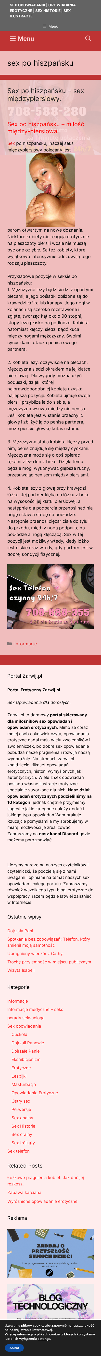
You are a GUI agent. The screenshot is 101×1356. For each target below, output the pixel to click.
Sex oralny (22, 1134)
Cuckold (19, 1034)
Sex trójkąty (23, 1142)
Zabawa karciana (24, 1192)
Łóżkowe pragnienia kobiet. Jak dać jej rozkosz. (45, 1180)
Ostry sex (21, 1101)
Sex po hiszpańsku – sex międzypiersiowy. (45, 95)
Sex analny (22, 1117)
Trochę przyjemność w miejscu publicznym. (49, 961)
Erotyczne (21, 1067)
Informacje (25, 643)
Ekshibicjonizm (26, 1059)
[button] (88, 38)
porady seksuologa (26, 1017)
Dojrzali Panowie (28, 1042)
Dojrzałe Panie (26, 1051)
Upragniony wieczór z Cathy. (35, 953)
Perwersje (21, 1109)
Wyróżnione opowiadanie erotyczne (42, 1201)
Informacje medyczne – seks (35, 1009)
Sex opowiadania (24, 1026)
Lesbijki (19, 1076)
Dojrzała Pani (20, 930)
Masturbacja (24, 1084)
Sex (11, 143)
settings (44, 1339)
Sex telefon (18, 1151)
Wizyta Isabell (21, 970)
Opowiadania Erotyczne (35, 1092)
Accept (14, 1348)
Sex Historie (23, 1126)
